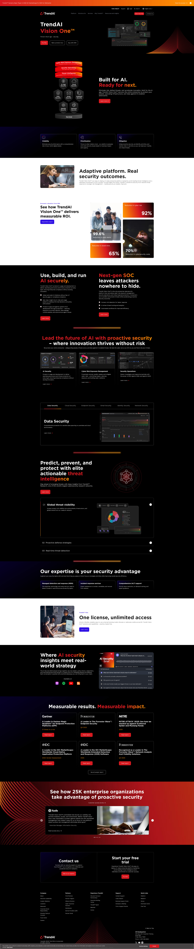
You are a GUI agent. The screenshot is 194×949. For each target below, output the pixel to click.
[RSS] (78, 683)
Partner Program (69, 898)
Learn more (103, 101)
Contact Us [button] (150, 13)
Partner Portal (69, 913)
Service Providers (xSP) (71, 910)
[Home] (51, 937)
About (41, 896)
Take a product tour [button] (57, 43)
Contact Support (120, 896)
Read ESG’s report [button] (47, 222)
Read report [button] (48, 735)
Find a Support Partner (122, 906)
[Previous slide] (41, 820)
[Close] (191, 946)
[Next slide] (152, 820)
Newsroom (43, 906)
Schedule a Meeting (121, 903)
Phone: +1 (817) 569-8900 (142, 939)
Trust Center (43, 917)
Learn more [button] (45, 318)
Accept (154, 946)
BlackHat (93, 907)
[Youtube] (71, 683)
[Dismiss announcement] (191, 3)
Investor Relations (45, 901)
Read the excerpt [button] (180, 3)
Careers (42, 920)
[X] (136, 943)
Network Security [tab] (141, 405)
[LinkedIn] (142, 943)
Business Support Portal (122, 901)
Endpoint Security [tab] (88, 405)
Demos (142, 901)
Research (143, 898)
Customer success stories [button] (96, 803)
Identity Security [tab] (123, 405)
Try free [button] (44, 43)
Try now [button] (125, 876)
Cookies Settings (143, 946)
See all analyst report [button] (97, 772)
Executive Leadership (46, 898)
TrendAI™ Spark (95, 904)
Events (92, 910)
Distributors (68, 908)
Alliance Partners (69, 901)
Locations (42, 903)
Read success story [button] (54, 831)
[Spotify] (63, 683)
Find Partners (69, 896)
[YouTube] (139, 943)
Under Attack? (115, 8)
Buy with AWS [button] (72, 43)
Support (123, 8)
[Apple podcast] (57, 683)
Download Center (145, 903)
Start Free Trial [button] (139, 13)
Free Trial (143, 906)
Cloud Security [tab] (70, 405)
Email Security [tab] (106, 405)
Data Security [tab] (52, 405)
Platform (143, 896)
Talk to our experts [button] (68, 873)
